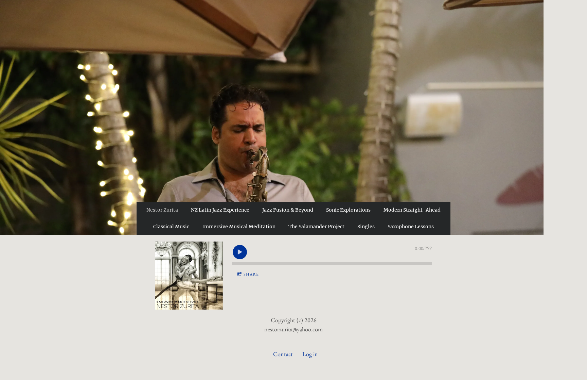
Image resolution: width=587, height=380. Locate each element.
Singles (366, 227)
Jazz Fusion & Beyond (287, 210)
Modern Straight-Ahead (412, 210)
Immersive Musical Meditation (238, 227)
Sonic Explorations (348, 210)
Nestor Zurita (162, 210)
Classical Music (171, 227)
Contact (283, 354)
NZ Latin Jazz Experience (220, 210)
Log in (310, 354)
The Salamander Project (316, 227)
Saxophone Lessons (411, 227)
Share (251, 274)
